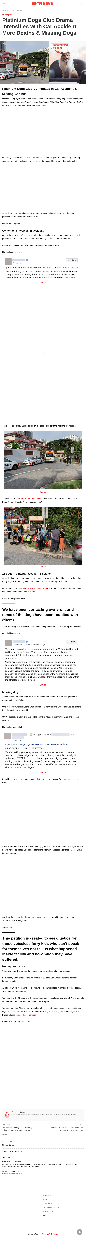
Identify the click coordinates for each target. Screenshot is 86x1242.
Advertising (47, 1195)
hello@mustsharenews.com (12, 1173)
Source (43, 282)
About (45, 1199)
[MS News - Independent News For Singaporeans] (43, 3)
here (44, 105)
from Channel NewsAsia (30, 499)
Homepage (6, 10)
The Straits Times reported (35, 588)
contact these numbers (26, 1015)
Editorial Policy (48, 1203)
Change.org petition (32, 917)
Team (45, 1215)
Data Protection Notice (51, 1207)
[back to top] (79, 1232)
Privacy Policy (48, 1211)
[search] (82, 3)
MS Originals (17, 10)
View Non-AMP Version (50, 1234)
